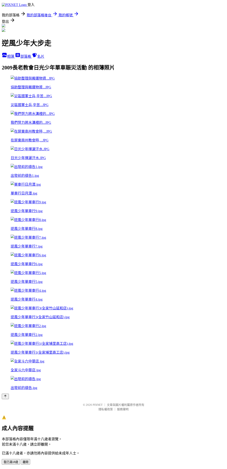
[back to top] (5, 396)
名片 (40, 56)
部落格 (26, 56)
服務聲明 (123, 409)
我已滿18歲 (11, 462)
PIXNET (98, 404)
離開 (25, 462)
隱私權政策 (105, 409)
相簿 (11, 56)
